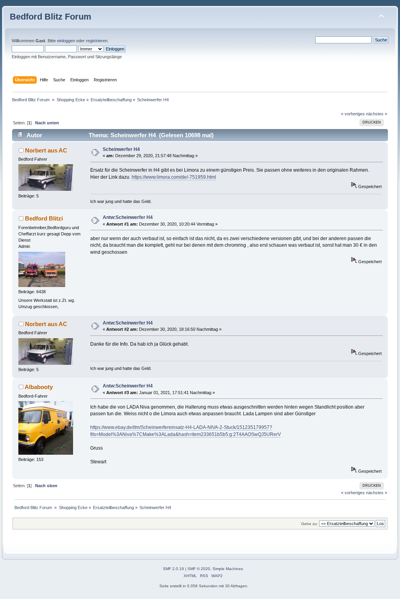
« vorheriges (353, 113)
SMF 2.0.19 (173, 569)
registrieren (96, 40)
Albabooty (39, 387)
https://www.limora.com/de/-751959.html (174, 177)
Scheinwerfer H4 (121, 149)
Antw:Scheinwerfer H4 (128, 217)
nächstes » (376, 113)
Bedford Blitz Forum (50, 17)
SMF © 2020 (199, 569)
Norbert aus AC (46, 150)
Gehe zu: (309, 524)
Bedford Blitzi (44, 218)
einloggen (66, 40)
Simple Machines (227, 569)
